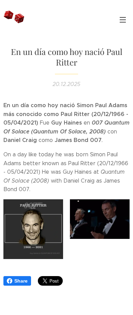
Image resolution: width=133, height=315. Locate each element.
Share (21, 281)
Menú (123, 19)
